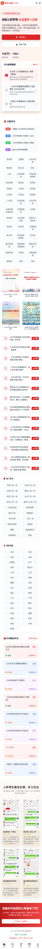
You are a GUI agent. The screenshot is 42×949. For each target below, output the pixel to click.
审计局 (21, 168)
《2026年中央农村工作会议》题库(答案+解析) (20, 468)
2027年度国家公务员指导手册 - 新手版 (20, 338)
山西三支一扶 (30, 485)
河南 (30, 588)
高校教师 (12, 535)
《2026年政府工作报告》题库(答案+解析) (20, 358)
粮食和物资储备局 (21, 245)
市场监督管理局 (32, 175)
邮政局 (9, 261)
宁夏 (30, 623)
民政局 (32, 182)
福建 (12, 582)
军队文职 (12, 518)
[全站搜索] (36, 3)
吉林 (12, 567)
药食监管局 (21, 175)
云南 (12, 613)
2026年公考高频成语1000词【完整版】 (20, 418)
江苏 (30, 572)
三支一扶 (29, 518)
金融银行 (29, 513)
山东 (12, 588)
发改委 (9, 159)
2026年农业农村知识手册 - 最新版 (20, 348)
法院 (32, 261)
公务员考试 (12, 507)
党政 (30, 535)
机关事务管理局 (21, 236)
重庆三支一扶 (30, 491)
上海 (12, 572)
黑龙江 (30, 567)
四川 (12, 608)
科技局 (9, 188)
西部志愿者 (12, 524)
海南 (12, 603)
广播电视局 (32, 227)
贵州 (30, 608)
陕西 (12, 618)
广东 (12, 598)
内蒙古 (12, 562)
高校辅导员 (29, 529)
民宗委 (32, 188)
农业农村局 (32, 160)
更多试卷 (32, 638)
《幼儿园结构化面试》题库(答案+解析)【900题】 (20, 458)
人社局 (9, 200)
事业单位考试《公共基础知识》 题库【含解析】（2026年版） (20, 398)
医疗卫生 (12, 513)
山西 (30, 557)
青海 (12, 623)
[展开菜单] (39, 3)
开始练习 (22, 37)
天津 (30, 552)
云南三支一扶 (12, 491)
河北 (12, 557)
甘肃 (30, 618)
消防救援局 (32, 253)
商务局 (9, 218)
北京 (12, 552)
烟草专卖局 (32, 245)
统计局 (9, 235)
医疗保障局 (9, 245)
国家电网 (9, 252)
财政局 (32, 194)
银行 (32, 168)
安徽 (30, 577)
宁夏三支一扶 (12, 485)
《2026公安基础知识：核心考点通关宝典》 (20, 368)
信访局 (32, 235)
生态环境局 (32, 201)
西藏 (30, 613)
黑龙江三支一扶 (30, 502)
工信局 (21, 188)
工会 (9, 174)
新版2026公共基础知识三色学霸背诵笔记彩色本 (20, 388)
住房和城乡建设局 (9, 210)
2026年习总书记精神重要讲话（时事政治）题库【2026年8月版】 (20, 438)
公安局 (9, 194)
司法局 (21, 194)
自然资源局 (21, 201)
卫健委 (21, 159)
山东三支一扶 (30, 496)
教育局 (9, 168)
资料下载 (22, 44)
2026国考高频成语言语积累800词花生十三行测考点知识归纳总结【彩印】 (20, 408)
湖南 (30, 593)
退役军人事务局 (32, 219)
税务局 (21, 182)
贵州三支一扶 (12, 502)
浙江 (12, 577)
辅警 (12, 529)
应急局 (9, 226)
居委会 (30, 524)
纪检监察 (9, 182)
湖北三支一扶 (12, 496)
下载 (36, 338)
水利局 (32, 209)
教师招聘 (29, 507)
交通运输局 (21, 210)
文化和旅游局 (21, 219)
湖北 (12, 593)
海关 (21, 261)
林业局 (21, 226)
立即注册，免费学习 (21, 921)
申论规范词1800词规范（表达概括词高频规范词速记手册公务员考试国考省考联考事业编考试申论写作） (20, 448)
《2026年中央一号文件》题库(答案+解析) (20, 378)
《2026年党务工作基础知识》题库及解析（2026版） (20, 428)
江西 (30, 582)
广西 (30, 598)
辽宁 (30, 562)
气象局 (21, 252)
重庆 (30, 603)
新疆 (12, 628)
